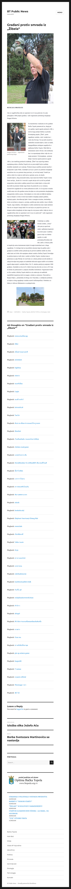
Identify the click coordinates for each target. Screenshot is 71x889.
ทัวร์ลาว (17, 606)
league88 (18, 661)
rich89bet (18, 360)
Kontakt (10, 877)
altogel (17, 613)
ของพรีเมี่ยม (19, 384)
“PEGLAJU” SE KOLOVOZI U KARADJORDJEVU (25, 806)
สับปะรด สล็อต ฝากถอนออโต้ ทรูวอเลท (27, 423)
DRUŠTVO (11, 850)
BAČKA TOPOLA (35, 312)
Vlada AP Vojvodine (14, 845)
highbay (18, 368)
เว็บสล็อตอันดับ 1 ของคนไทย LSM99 (27, 439)
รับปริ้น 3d (18, 590)
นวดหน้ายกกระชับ (21, 455)
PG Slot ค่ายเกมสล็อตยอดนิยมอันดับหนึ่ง (28, 621)
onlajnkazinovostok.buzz (24, 598)
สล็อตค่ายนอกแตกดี (21, 352)
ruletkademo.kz (20, 574)
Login (17, 391)
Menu (59, 12)
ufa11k (17, 502)
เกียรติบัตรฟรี (19, 534)
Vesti (48, 312)
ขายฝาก (17, 629)
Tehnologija (11, 873)
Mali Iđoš (10, 836)
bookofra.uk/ (19, 510)
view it (17, 376)
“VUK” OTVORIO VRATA (18, 818)
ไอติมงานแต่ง (19, 542)
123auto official (20, 677)
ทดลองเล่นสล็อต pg (21, 336)
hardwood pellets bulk (23, 582)
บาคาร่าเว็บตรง (20, 479)
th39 (16, 550)
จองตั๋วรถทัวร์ (19, 399)
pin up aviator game (22, 653)
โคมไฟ (17, 415)
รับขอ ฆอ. (18, 637)
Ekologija (44, 312)
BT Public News (17, 11)
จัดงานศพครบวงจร (21, 495)
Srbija (9, 841)
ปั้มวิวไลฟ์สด (19, 471)
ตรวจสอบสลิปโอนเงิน (22, 487)
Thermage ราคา (20, 685)
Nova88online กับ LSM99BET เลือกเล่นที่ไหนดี (31, 463)
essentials (18, 526)
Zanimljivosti (11, 864)
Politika (10, 855)
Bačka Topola (26, 312)
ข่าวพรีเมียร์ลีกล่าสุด (21, 645)
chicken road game (22, 447)
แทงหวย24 (18, 566)
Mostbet (18, 431)
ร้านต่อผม (18, 669)
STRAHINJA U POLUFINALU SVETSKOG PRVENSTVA (28, 797)
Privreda (10, 859)
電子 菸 (17, 693)
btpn (11, 312)
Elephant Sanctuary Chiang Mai (26, 518)
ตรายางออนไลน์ (20, 558)
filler (16, 344)
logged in (20, 709)
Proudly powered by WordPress (27, 883)
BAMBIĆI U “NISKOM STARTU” (20, 801)
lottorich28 (19, 407)
